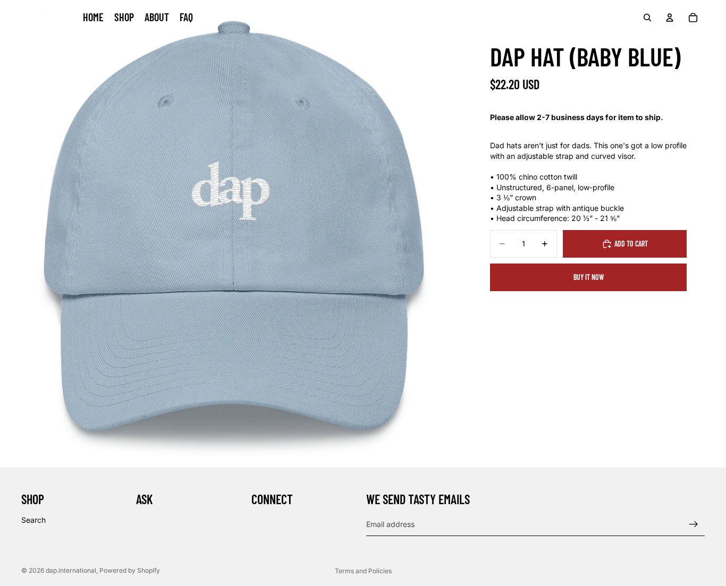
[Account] (669, 17)
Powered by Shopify (129, 570)
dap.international (71, 570)
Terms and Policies (363, 571)
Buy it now (588, 277)
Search (33, 519)
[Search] (647, 17)
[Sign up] (693, 524)
